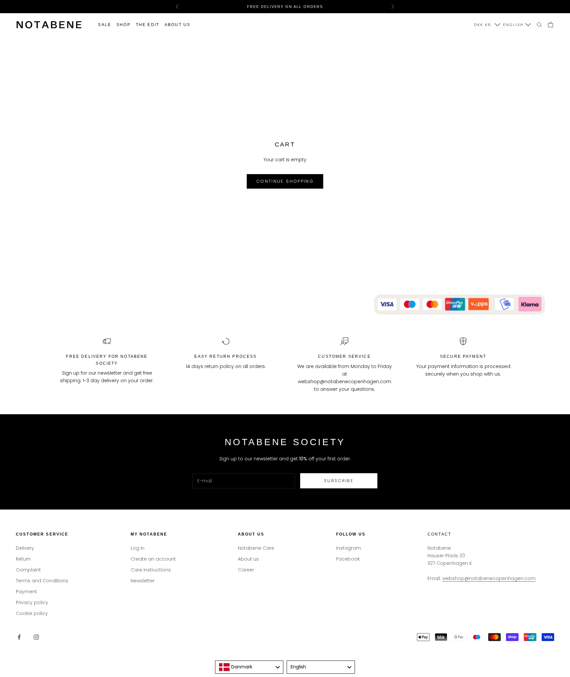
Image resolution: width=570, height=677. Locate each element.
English (513, 25)
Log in (137, 548)
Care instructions (151, 570)
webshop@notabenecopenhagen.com (489, 578)
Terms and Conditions (42, 580)
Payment (26, 591)
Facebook (348, 559)
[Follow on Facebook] (19, 637)
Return (23, 559)
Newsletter (143, 580)
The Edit (147, 24)
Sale (104, 24)
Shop (123, 24)
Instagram (348, 548)
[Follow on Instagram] (36, 637)
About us (177, 24)
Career (246, 570)
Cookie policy (32, 613)
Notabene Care (256, 548)
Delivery (25, 548)
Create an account (153, 559)
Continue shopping (285, 181)
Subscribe (339, 480)
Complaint (28, 570)
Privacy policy (32, 602)
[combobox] (249, 667)
